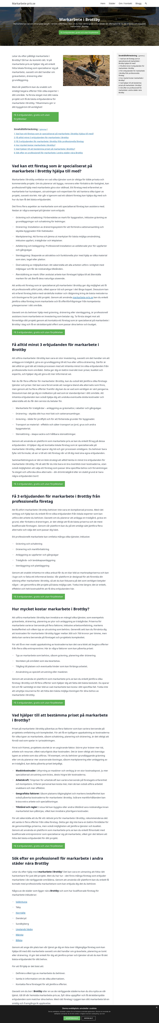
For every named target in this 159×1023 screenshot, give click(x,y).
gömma (43, 129)
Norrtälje (20, 912)
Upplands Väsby (24, 929)
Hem (102, 3)
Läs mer (102, 1014)
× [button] (156, 1007)
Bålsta (19, 940)
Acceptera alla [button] (72, 1018)
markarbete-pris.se (83, 297)
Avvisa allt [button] (88, 1018)
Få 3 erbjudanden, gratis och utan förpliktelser (79, 32)
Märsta (19, 934)
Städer (112, 3)
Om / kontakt (125, 3)
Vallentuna (21, 901)
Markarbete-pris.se (23, 3)
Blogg (138, 3)
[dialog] (79, 1014)
